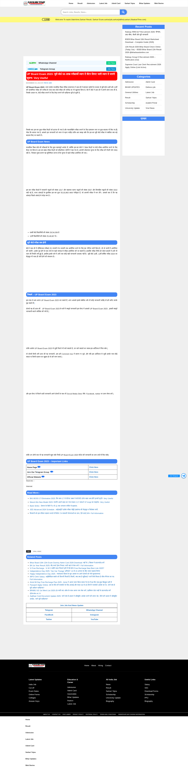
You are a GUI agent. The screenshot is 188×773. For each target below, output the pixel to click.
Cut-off (31, 688)
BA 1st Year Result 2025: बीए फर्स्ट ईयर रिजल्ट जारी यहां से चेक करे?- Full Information (61, 565)
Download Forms (151, 691)
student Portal (151, 103)
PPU (146, 698)
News (108, 684)
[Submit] (123, 12)
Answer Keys (34, 701)
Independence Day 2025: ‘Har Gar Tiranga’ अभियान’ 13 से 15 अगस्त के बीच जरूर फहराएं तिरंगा (65, 571)
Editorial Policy (92, 714)
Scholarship (130, 103)
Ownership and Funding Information (131, 714)
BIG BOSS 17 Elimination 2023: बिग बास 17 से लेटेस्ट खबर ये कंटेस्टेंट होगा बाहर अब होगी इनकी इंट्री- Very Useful (71, 498)
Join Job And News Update (71, 605)
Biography (110, 701)
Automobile (71, 694)
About (93, 665)
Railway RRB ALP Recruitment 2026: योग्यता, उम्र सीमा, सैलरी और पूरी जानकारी (143, 33)
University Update (132, 108)
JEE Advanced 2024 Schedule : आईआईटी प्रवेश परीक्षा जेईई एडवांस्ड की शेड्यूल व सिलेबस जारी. (64, 510)
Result (80, 3)
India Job (32, 684)
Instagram (94, 615)
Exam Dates (34, 691)
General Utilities (131, 92)
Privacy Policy (78, 714)
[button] (183, 475)
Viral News (37, 551)
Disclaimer (67, 714)
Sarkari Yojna (130, 3)
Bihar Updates (144, 3)
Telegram (49, 610)
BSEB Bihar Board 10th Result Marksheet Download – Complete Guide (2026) (142, 40)
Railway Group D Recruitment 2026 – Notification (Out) (140, 58)
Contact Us (56, 714)
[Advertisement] (71, 40)
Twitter (49, 619)
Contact (108, 665)
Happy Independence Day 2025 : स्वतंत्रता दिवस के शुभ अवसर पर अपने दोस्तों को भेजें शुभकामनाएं (65, 574)
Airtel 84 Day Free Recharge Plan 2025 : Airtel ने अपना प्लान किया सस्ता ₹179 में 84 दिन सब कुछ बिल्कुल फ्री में (71, 582)
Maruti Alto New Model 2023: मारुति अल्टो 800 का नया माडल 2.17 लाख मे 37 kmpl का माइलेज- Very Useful (70, 502)
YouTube (94, 619)
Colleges (32, 698)
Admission (91, 3)
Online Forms (34, 694)
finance (70, 701)
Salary (147, 684)
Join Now (111, 63)
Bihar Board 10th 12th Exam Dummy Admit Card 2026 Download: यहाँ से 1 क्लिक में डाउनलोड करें (67, 563)
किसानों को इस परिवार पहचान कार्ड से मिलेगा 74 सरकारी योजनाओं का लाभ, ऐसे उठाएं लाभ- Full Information (66, 513)
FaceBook (49, 615)
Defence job (150, 87)
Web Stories (159, 3)
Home (71, 3)
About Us (46, 714)
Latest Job (103, 3)
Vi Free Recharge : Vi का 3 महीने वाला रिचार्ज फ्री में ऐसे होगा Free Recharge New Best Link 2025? (67, 568)
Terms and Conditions (108, 714)
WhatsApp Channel (94, 610)
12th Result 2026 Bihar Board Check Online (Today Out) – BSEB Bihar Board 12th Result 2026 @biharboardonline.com (143, 49)
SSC (146, 688)
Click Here (93, 472)
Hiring (100, 665)
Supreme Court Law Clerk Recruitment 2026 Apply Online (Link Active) (143, 65)
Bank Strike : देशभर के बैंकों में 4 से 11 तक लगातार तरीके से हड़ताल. (53, 506)
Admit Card (116, 3)
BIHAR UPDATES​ (132, 87)
